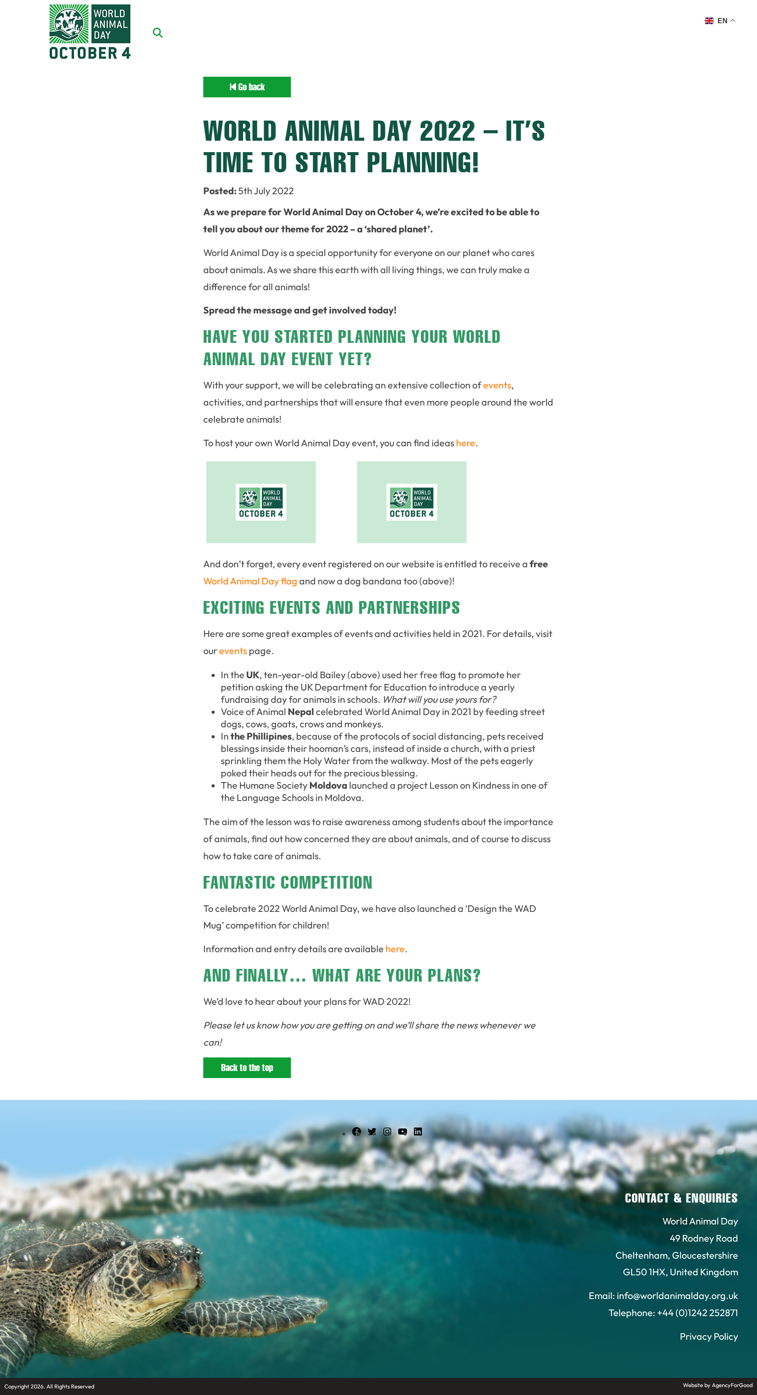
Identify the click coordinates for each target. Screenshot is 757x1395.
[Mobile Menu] (17, 24)
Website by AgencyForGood (718, 1384)
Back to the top (247, 1068)
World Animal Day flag (250, 581)
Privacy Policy (709, 1336)
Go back (250, 87)
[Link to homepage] (90, 32)
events (497, 385)
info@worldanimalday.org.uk (677, 1295)
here (465, 443)
